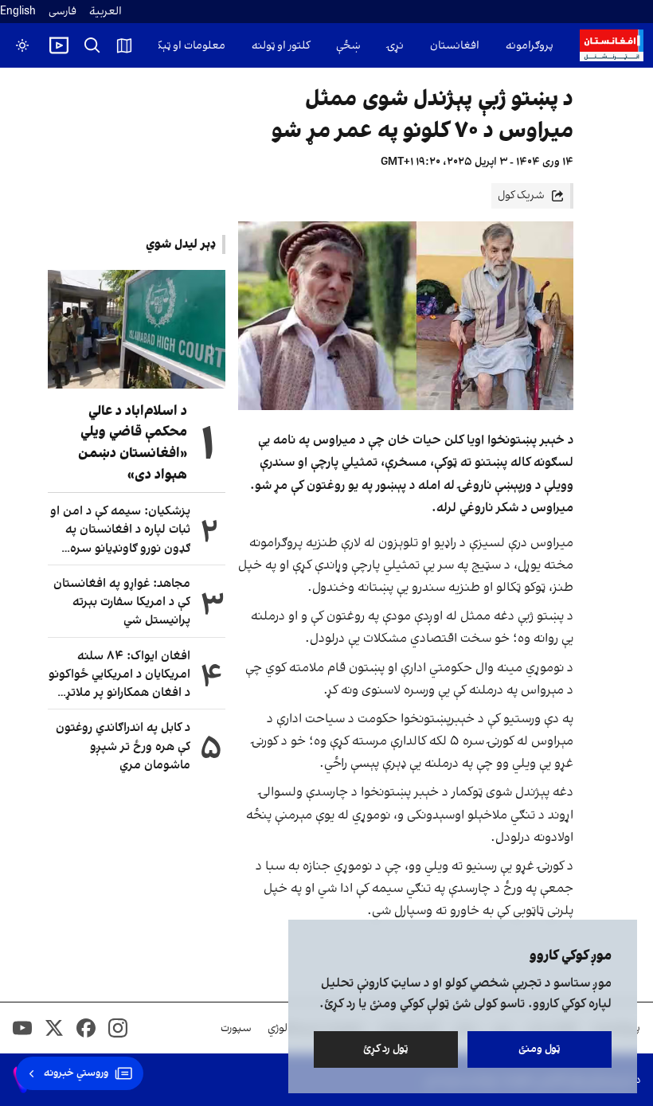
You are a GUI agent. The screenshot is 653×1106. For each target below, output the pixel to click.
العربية (105, 11)
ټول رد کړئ (386, 1049)
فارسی (62, 11)
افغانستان (454, 45)
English (18, 11)
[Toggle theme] (22, 45)
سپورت (236, 1028)
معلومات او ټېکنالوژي (177, 45)
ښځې (348, 45)
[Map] (124, 45)
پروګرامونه (529, 45)
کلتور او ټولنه (281, 45)
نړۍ (395, 45)
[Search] (92, 45)
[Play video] (58, 45)
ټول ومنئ (539, 1049)
